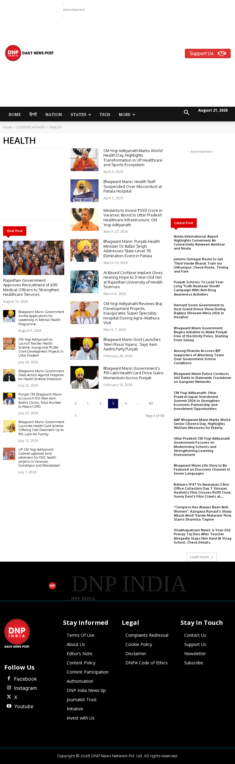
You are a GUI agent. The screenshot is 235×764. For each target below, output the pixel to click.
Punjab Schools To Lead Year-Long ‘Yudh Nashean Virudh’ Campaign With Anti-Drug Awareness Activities (199, 288)
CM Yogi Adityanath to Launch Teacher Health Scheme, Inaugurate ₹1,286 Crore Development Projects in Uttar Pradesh (41, 347)
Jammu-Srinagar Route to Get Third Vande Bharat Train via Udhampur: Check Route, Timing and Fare (201, 265)
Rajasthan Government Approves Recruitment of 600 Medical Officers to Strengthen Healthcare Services (31, 287)
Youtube (23, 706)
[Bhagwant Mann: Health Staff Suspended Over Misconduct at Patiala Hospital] (84, 190)
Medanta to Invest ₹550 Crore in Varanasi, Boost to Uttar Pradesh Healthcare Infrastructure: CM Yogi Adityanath (132, 217)
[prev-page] (75, 403)
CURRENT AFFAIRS (30, 127)
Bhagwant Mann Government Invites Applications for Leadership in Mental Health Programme (41, 318)
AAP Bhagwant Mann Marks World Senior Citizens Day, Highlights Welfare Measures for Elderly (202, 424)
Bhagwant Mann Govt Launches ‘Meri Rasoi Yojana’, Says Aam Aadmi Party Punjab (132, 344)
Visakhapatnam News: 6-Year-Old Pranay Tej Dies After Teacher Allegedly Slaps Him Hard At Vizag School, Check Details (202, 536)
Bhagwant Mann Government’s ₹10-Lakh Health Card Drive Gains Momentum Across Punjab (133, 373)
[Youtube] (8, 706)
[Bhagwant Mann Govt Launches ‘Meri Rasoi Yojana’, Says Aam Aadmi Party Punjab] (84, 348)
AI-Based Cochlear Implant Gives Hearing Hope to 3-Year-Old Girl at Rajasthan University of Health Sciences (133, 279)
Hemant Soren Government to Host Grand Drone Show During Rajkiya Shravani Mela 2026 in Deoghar (200, 311)
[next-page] (75, 415)
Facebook (25, 678)
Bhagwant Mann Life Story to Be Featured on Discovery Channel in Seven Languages (202, 469)
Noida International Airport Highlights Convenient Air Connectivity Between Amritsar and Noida (199, 242)
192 (151, 403)
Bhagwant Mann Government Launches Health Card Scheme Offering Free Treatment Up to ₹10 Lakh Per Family (41, 428)
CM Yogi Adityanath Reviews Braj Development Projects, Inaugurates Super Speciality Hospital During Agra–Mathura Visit (132, 313)
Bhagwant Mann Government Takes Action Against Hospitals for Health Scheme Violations (41, 375)
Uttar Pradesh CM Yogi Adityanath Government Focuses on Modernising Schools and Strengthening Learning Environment (202, 446)
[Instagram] (8, 688)
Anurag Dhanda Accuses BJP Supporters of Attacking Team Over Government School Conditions (199, 357)
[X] (8, 697)
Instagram (25, 688)
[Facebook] (8, 678)
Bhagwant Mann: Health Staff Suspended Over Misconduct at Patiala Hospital (132, 186)
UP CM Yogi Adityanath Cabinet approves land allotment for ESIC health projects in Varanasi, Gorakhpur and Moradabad (39, 457)
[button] (187, 113)
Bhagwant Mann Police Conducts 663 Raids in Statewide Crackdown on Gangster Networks (202, 378)
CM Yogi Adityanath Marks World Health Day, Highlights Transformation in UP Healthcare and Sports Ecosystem (132, 157)
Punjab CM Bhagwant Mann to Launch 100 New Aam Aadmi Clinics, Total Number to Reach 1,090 (40, 400)
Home (7, 127)
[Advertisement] (149, 62)
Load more (199, 557)
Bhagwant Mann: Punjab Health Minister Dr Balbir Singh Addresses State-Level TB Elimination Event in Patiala (131, 248)
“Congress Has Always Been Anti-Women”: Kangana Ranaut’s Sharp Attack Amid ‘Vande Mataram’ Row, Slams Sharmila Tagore (203, 513)
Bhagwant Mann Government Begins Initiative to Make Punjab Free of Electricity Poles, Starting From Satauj (201, 334)
